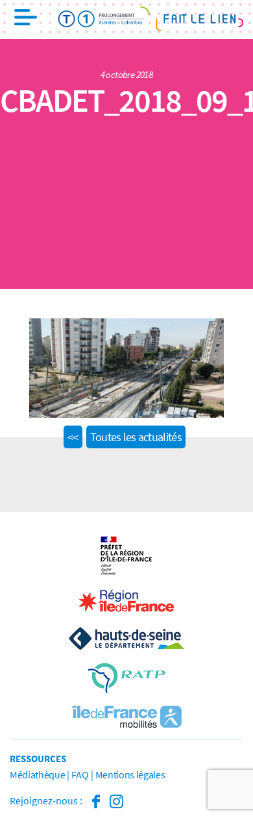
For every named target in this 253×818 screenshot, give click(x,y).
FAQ (79, 774)
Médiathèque (37, 774)
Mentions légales (130, 774)
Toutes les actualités (136, 436)
